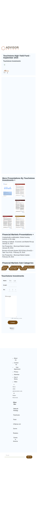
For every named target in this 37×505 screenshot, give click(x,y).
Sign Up (29, 456)
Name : (5, 280)
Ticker (15, 419)
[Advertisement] (18, 21)
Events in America (15, 439)
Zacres (15, 428)
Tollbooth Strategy (15, 409)
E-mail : (5, 285)
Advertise (16, 374)
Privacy (16, 371)
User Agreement (17, 368)
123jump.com (17, 424)
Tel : (4, 289)
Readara (15, 433)
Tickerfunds (16, 415)
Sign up (11, 328)
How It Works (16, 378)
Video (15, 381)
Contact (12, 322)
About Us (15, 359)
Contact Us (16, 363)
